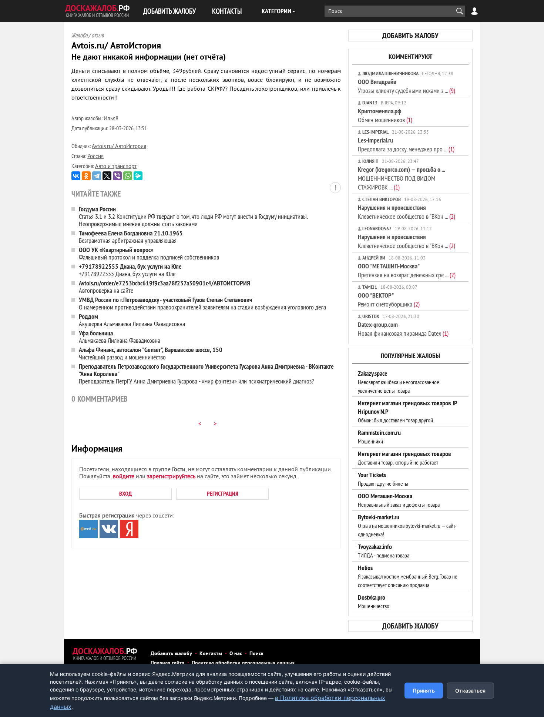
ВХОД (125, 493)
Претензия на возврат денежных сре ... (407, 270)
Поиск (256, 654)
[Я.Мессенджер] (138, 175)
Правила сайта (167, 663)
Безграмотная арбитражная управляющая (131, 237)
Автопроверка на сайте (164, 287)
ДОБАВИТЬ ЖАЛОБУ (169, 11)
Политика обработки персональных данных (243, 663)
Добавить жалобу (171, 654)
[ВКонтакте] (75, 175)
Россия (95, 156)
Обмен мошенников (385, 115)
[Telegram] (96, 175)
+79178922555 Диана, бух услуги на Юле (130, 270)
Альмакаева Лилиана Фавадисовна (119, 337)
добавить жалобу (410, 35)
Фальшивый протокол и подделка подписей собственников (149, 253)
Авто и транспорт (116, 166)
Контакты (210, 654)
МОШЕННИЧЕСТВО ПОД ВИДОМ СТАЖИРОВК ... (401, 178)
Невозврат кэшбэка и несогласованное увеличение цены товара (398, 382)
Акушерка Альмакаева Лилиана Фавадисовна (132, 320)
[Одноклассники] (86, 175)
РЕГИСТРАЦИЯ (222, 493)
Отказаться (470, 690)
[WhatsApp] (127, 175)
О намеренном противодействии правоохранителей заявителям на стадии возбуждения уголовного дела (202, 303)
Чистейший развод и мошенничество (150, 353)
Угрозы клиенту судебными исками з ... (406, 86)
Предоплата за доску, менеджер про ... (406, 144)
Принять (424, 690)
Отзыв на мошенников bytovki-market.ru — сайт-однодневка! (407, 525)
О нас (235, 654)
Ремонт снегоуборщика (389, 299)
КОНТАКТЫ (227, 11)
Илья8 (111, 119)
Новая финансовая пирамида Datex (403, 329)
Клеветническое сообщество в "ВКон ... (406, 212)
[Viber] (117, 175)
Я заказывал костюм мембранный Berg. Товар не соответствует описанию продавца (407, 576)
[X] (107, 175)
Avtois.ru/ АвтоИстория (119, 146)
